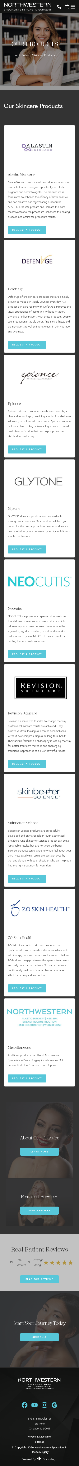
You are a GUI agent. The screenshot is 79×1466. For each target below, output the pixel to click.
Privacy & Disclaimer (39, 1436)
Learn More (39, 1151)
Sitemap (39, 1441)
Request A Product (27, 229)
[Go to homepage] (25, 6)
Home (16, 55)
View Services (39, 1210)
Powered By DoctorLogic (39, 1459)
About (26, 55)
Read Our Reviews (39, 1279)
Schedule (39, 1337)
